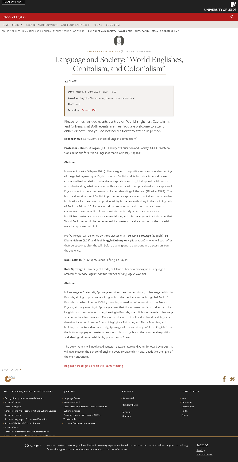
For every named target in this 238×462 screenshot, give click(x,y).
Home (5, 25)
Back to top (10, 369)
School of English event (103, 51)
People (98, 25)
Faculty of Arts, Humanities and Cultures (26, 31)
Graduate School (72, 402)
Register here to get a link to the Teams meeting (93, 365)
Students (126, 416)
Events (57, 31)
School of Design (13, 402)
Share (72, 81)
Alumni (185, 415)
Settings (201, 450)
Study (15, 25)
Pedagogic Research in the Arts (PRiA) (82, 415)
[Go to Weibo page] (232, 379)
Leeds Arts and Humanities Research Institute (85, 406)
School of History (13, 415)
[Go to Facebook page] (224, 379)
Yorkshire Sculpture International (79, 423)
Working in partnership (75, 25)
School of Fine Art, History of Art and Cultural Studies (30, 410)
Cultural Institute (72, 410)
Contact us (113, 25)
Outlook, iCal (89, 110)
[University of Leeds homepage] (220, 6)
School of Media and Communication (22, 423)
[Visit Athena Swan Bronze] (10, 379)
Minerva (126, 411)
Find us (185, 410)
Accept (202, 445)
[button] (232, 17)
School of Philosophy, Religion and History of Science (30, 435)
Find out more (205, 454)
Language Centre (72, 398)
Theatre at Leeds (71, 419)
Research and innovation (41, 25)
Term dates (186, 402)
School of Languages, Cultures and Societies (26, 419)
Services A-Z (128, 398)
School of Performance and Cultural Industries (27, 431)
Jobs (183, 398)
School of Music (12, 427)
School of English (14, 16)
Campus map (188, 406)
